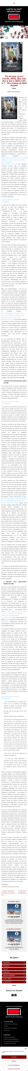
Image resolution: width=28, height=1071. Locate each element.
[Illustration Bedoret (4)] (14, 38)
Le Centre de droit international (11, 1024)
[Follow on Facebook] (13, 995)
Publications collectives (9, 1037)
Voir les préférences (14, 1065)
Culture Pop (6, 1030)
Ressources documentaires (10, 1028)
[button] (26, 1048)
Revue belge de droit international (11, 1041)
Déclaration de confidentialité (14, 1068)
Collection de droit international (11, 1039)
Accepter (14, 1057)
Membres (6, 1026)
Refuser (14, 1061)
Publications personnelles (10, 1043)
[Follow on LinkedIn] (15, 995)
